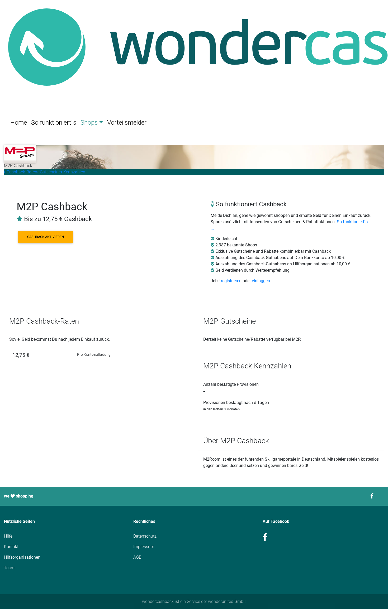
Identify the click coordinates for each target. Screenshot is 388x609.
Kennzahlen (73, 171)
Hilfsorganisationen (22, 557)
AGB (137, 557)
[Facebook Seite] (375, 496)
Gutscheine (50, 171)
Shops (89, 122)
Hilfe (8, 536)
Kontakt (11, 546)
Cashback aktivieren (45, 237)
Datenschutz (145, 536)
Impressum (143, 546)
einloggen (261, 280)
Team (9, 567)
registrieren (231, 280)
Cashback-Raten (21, 171)
